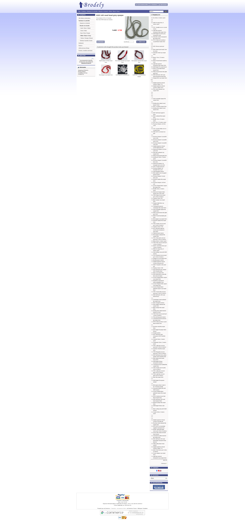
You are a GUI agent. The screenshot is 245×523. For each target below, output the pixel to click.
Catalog (83, 11)
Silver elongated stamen (158, 302)
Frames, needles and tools (85, 50)
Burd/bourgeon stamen (158, 260)
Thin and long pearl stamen (159, 317)
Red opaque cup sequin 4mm (106, 74)
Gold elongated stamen (158, 171)
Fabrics (80, 45)
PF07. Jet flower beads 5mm (159, 106)
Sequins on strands (85, 23)
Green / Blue (83, 30)
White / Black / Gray (114, 11)
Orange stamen (156, 332)
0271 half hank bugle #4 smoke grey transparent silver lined (158, 230)
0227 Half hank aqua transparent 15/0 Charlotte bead (159, 336)
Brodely (127, 500)
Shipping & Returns (83, 70)
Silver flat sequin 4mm (158, 377)
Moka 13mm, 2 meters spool (159, 241)
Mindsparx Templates (143, 508)
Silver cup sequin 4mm (158, 272)
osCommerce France (132, 508)
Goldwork (81, 43)
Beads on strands (103, 11)
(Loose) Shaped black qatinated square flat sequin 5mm (159, 393)
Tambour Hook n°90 (157, 198)
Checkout (163, 463)
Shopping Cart (156, 14)
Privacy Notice (82, 71)
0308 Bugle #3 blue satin (158, 405)
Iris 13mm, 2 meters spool (159, 17)
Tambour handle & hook (86, 40)
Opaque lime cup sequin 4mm (160, 78)
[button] (142, 4)
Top (79, 11)
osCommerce (107, 508)
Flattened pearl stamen (158, 233)
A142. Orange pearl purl (158, 166)
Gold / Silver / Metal (85, 28)
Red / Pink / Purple (85, 33)
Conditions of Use (82, 73)
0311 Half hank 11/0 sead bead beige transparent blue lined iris (159, 440)
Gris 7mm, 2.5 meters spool (159, 122)
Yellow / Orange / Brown (86, 38)
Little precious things (84, 48)
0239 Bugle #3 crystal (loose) (122, 74)
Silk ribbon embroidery (84, 18)
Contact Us (81, 74)
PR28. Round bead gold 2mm (160, 155)
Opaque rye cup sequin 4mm (160, 258)
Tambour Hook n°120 (158, 226)
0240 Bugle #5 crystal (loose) (160, 67)
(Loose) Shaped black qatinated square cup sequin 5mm (159, 288)
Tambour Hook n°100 (158, 268)
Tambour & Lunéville (92, 11)
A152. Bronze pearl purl (158, 46)
